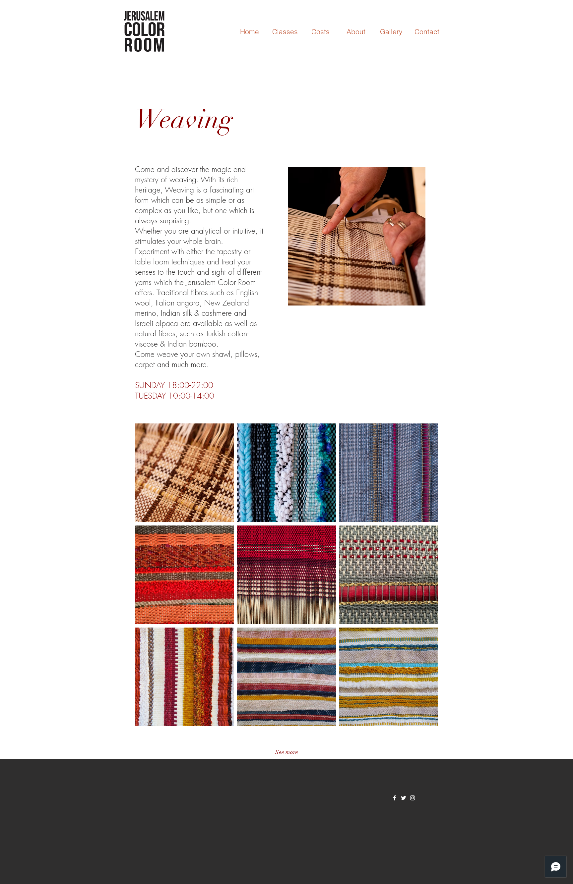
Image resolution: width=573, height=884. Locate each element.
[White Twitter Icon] (403, 798)
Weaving (184, 119)
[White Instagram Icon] (412, 798)
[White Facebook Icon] (394, 798)
